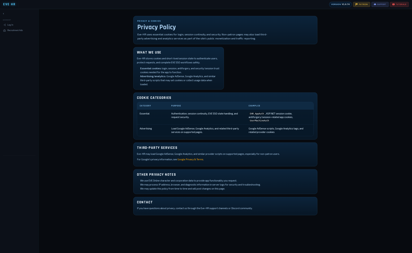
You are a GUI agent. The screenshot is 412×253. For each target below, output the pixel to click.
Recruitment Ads (15, 30)
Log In (10, 25)
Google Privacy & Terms (190, 159)
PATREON (363, 4)
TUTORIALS (401, 4)
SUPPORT (381, 4)
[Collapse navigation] (3, 14)
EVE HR (9, 4)
